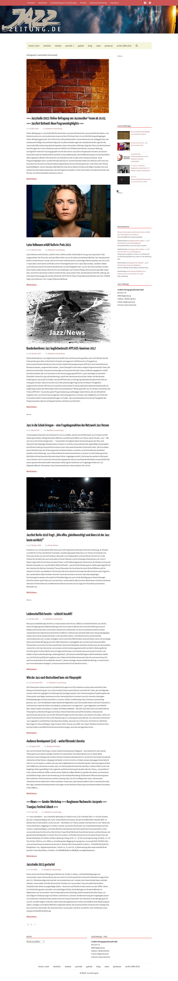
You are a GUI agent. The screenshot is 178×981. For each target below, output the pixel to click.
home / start (34, 45)
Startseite (31, 3)
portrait (68, 45)
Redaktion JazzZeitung (54, 129)
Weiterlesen (31, 179)
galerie (81, 45)
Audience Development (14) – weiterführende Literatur (55, 741)
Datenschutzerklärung (98, 3)
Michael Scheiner (122, 232)
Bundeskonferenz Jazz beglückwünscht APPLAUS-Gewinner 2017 (61, 348)
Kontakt (83, 3)
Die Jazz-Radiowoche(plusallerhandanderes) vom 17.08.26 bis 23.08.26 (141, 179)
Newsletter (42, 3)
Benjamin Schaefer (53, 746)
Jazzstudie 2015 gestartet (40, 864)
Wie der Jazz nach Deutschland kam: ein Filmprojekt (53, 677)
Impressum (114, 3)
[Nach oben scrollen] (174, 977)
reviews (58, 45)
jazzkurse (109, 45)
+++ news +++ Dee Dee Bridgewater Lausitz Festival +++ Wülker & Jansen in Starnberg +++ (141, 168)
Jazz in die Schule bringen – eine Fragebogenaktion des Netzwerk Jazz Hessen (67, 425)
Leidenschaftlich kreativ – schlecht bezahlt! (49, 614)
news (98, 45)
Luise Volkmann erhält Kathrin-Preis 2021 (48, 245)
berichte (47, 45)
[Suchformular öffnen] (136, 45)
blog (90, 45)
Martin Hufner (53, 545)
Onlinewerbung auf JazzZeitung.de (63, 3)
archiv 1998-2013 (124, 45)
